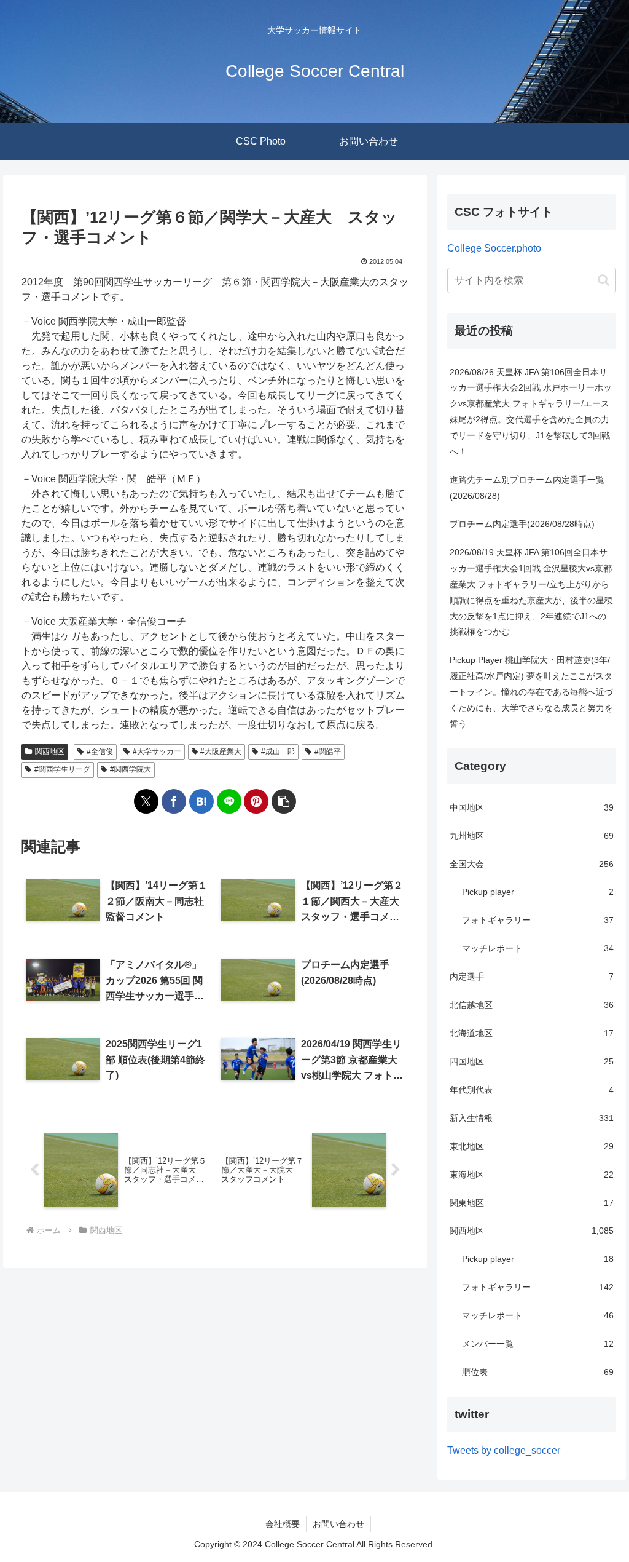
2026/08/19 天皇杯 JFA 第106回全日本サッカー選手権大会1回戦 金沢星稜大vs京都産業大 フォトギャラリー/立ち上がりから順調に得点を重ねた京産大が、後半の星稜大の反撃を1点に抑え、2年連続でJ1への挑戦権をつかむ (531, 592)
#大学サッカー (157, 751)
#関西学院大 (130, 769)
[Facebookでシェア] (174, 801)
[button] (284, 801)
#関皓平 (327, 751)
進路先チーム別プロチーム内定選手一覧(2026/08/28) (527, 488)
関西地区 (49, 751)
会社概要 (282, 1524)
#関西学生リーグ (62, 769)
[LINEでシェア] (229, 801)
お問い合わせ (338, 1524)
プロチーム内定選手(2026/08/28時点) (522, 524)
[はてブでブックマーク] (201, 801)
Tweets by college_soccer (503, 1450)
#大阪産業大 (220, 751)
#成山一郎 (278, 751)
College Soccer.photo (494, 248)
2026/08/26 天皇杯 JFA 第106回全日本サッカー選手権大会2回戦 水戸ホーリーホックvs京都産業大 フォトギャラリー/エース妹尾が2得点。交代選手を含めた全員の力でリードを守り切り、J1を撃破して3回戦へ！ (531, 412)
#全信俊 (100, 751)
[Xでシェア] (146, 801)
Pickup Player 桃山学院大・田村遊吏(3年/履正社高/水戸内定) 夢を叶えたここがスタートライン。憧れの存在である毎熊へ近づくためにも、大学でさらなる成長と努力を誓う (531, 692)
